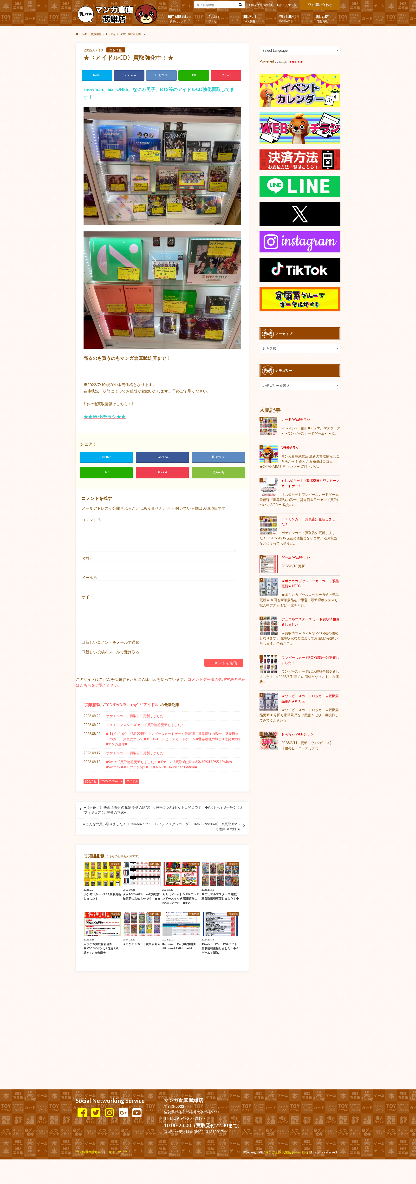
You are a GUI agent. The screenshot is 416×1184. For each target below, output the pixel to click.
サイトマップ (288, 5)
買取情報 (93, 704)
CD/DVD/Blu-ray (122, 704)
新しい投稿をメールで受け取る (112, 652)
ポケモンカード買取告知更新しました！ (136, 716)
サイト (87, 596)
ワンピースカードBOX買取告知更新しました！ (310, 660)
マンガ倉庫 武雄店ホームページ (288, 1152)
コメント (92, 519)
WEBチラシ (286, 18)
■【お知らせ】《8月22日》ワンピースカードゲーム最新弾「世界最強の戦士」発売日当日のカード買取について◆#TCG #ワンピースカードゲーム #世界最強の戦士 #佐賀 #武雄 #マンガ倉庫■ (173, 739)
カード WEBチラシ (295, 419)
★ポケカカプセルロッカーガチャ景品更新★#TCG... (310, 583)
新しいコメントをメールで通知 (112, 642)
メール (90, 577)
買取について (178, 18)
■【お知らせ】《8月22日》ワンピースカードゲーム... (310, 483)
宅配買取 (322, 18)
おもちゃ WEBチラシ (297, 734)
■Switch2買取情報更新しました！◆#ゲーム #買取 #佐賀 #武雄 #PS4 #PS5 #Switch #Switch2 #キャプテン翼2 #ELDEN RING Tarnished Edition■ (169, 764)
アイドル (151, 704)
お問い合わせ (322, 5)
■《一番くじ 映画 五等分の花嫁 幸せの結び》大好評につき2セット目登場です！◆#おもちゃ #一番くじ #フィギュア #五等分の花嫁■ (163, 809)
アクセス (214, 18)
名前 (88, 558)
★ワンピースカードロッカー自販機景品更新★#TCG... (310, 698)
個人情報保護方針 (262, 5)
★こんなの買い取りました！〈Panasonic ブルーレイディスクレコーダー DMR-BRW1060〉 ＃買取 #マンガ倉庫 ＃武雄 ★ (161, 826)
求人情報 (250, 18)
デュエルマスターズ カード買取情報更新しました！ (145, 725)
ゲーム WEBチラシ (295, 557)
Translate (295, 61)
